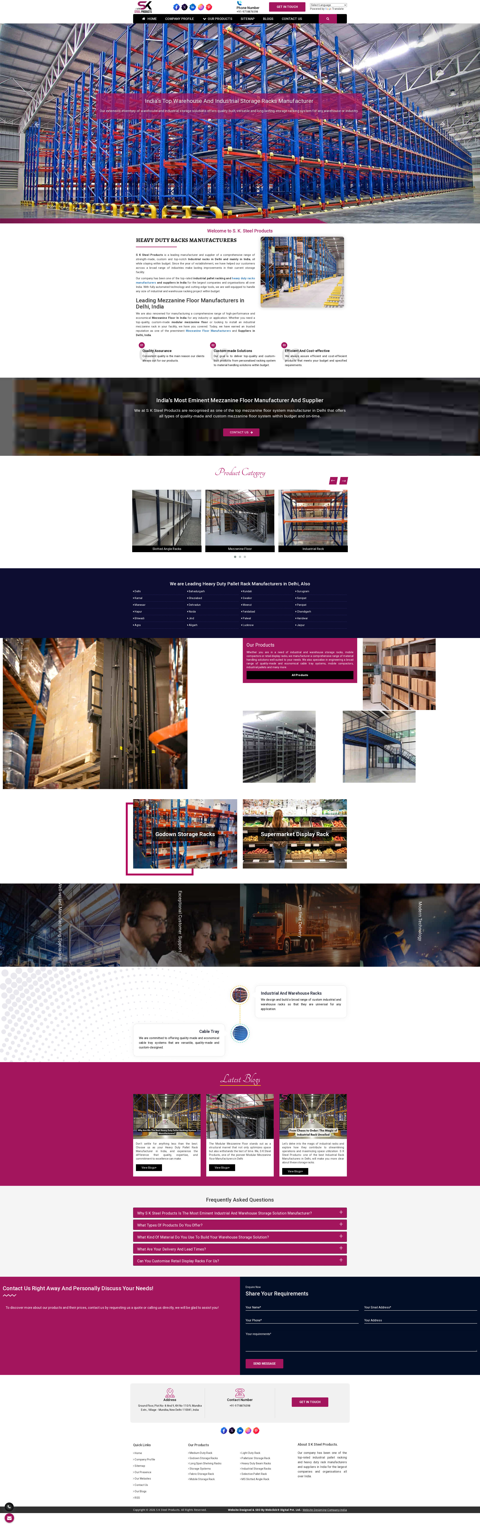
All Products (300, 675)
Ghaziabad (195, 598)
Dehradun (194, 604)
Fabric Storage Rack (201, 1473)
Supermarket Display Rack (313, 549)
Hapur (138, 611)
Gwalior (247, 598)
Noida (192, 611)
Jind (191, 618)
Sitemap (248, 19)
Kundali (247, 591)
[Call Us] (9, 1507)
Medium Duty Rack (200, 1452)
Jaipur (300, 625)
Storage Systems (200, 1468)
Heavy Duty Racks (120, 709)
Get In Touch (287, 7)
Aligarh (193, 625)
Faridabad (248, 611)
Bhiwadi (139, 618)
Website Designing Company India (325, 1510)
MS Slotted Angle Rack (255, 1479)
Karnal (138, 598)
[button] (36, 123)
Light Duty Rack (250, 1452)
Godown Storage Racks (203, 1458)
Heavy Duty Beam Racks (256, 1463)
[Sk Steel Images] (185, 834)
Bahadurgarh (196, 591)
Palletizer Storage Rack (255, 1458)
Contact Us (292, 19)
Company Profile (179, 19)
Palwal (246, 618)
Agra (137, 625)
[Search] (328, 18)
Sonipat (301, 598)
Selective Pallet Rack (254, 1473)
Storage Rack (420, 670)
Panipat (301, 604)
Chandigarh (303, 611)
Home (152, 19)
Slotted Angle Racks (290, 743)
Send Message (264, 1363)
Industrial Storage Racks (256, 1468)
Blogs (268, 19)
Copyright (139, 1510)
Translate (338, 8)
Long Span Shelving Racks (205, 1463)
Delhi (137, 591)
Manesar (140, 604)
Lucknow (248, 625)
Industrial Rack (167, 549)
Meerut (247, 604)
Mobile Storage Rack (202, 1479)
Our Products (220, 19)
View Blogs (148, 1167)
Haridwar (302, 618)
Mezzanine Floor (410, 743)
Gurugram (302, 591)
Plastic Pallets (240, 549)
